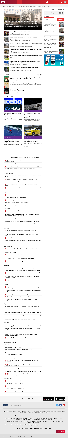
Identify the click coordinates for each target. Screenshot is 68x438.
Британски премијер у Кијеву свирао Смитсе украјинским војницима (19, 205)
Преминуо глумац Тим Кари (10, 252)
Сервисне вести (22, 412)
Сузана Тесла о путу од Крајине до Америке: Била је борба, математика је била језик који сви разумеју (22, 161)
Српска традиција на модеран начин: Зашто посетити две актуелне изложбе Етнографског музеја (26, 89)
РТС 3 (15, 421)
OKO (15, 2)
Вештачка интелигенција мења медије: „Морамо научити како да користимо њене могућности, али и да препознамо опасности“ (22, 215)
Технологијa (23, 5)
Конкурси (40, 428)
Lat (51, 2)
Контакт (21, 428)
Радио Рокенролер (56, 424)
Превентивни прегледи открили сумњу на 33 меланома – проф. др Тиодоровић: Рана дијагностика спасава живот (22, 273)
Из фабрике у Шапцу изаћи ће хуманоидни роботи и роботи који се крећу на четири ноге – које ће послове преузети (22, 211)
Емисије (30, 2)
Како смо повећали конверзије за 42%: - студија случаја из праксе (18, 349)
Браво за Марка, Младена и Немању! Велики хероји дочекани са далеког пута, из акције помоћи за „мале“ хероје (23, 365)
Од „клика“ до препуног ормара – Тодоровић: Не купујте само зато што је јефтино (23, 166)
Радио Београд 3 (30, 424)
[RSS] (61, 2)
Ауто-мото (46, 415)
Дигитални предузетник (9, 6)
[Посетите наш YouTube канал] (64, 405)
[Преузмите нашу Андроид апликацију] (48, 399)
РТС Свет (20, 421)
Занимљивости (11, 5)
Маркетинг (26, 428)
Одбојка (24, 415)
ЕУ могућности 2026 (45, 412)
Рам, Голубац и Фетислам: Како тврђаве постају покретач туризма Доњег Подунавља (21, 231)
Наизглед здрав (45, 6)
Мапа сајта (61, 431)
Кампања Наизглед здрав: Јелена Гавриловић (16, 391)
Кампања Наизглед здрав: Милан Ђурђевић (15, 388)
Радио (25, 2)
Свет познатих (36, 5)
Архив (44, 425)
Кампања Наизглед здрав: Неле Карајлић (15, 383)
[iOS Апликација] (54, 60)
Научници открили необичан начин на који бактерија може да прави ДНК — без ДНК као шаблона (23, 316)
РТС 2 (11, 421)
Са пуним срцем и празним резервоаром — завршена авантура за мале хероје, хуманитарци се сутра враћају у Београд (21, 368)
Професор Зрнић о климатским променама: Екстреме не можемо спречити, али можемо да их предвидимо (22, 338)
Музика (17, 5)
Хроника (30, 411)
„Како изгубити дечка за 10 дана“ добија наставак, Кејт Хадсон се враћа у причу (23, 296)
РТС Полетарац (36, 422)
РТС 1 (7, 421)
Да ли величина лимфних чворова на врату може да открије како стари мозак (21, 268)
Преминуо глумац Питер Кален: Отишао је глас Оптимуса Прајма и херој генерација (21, 249)
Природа (57, 5)
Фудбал (10, 415)
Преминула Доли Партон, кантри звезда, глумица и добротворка (20, 258)
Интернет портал (47, 428)
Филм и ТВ (48, 5)
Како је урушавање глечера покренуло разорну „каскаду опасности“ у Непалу (21, 331)
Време (63, 411)
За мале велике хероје (35, 6)
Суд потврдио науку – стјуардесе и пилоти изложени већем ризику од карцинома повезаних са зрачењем (22, 277)
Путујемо (29, 5)
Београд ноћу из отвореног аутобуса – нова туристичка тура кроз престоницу (22, 237)
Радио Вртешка (30, 425)
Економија (41, 411)
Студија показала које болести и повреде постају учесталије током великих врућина (22, 270)
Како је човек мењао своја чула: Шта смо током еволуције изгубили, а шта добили (22, 306)
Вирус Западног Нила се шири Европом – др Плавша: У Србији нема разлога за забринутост (22, 280)
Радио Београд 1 (12, 424)
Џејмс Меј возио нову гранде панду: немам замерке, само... (31, 140)
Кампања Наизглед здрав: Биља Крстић (14, 380)
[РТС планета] (47, 2)
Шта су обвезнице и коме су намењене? (13, 344)
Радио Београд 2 (21, 424)
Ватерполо (35, 415)
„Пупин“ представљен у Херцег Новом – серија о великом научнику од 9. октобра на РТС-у (23, 291)
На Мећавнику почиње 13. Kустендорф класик (16, 197)
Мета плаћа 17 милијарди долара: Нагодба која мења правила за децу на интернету (12, 115)
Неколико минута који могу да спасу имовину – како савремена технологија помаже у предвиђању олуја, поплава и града (21, 23)
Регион (14, 411)
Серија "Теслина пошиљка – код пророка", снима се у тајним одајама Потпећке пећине (22, 300)
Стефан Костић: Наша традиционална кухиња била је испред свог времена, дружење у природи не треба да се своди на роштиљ (21, 169)
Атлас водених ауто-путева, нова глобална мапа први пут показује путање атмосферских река (20, 309)
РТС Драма (32, 421)
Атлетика (41, 415)
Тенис (19, 415)
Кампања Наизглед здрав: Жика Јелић (14, 386)
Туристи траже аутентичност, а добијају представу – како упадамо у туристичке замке (22, 235)
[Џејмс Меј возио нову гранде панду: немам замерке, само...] (33, 132)
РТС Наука (26, 421)
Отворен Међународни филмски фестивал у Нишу (17, 294)
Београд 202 (38, 424)
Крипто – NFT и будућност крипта (12, 352)
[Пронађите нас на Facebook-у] (60, 405)
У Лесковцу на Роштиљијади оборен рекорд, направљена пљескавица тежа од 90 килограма (23, 188)
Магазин (19, 2)
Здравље (43, 5)
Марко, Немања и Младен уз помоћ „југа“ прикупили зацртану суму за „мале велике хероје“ (23, 361)
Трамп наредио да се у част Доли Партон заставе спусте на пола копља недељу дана (22, 255)
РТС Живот (38, 421)
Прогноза (47, 13)
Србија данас (24, 411)
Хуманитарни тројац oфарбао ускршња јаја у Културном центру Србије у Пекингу (23, 371)
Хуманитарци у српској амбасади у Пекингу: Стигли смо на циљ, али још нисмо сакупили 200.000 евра (22, 374)
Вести (8, 2)
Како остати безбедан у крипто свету (14, 354)
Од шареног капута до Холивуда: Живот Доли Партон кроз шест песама (21, 200)
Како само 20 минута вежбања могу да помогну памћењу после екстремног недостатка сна (23, 313)
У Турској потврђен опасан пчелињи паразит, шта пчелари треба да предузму (22, 157)
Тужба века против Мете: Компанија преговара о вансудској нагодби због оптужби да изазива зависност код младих (23, 224)
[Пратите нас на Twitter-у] (57, 405)
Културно (18, 6)
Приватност (5, 436)
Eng (55, 2)
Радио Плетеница (46, 424)
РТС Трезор (58, 421)
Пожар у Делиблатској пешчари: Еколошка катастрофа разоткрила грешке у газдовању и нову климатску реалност (21, 335)
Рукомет (29, 415)
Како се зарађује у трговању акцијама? (13, 347)
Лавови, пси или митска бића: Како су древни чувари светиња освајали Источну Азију (23, 240)
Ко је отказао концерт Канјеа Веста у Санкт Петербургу (16, 202)
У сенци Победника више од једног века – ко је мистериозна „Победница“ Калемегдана (21, 185)
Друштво (36, 411)
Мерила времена (49, 411)
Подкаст (37, 412)
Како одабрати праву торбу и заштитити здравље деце (16, 163)
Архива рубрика (25, 6)
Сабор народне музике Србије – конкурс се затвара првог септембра (21, 194)
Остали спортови (54, 415)
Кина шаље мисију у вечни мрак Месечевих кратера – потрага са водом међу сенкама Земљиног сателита (32, 115)
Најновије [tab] (46, 16)
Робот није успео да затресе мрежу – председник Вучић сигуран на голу (26, 55)
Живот (4, 5)
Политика (9, 411)
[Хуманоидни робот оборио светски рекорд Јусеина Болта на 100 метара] (13, 132)
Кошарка (15, 415)
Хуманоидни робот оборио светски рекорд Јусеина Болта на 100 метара (13, 141)
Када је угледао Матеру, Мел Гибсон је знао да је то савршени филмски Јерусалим (22, 242)
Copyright (11, 436)
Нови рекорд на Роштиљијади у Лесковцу (13, 181)
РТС (34, 2)
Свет (19, 411)
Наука (53, 5)
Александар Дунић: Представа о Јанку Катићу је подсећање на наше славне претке (21, 261)
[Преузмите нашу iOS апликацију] (60, 399)
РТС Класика (46, 421)
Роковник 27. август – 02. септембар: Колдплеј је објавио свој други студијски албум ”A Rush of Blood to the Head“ (26, 77)
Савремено (9, 96)
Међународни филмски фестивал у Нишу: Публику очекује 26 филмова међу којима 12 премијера (22, 287)
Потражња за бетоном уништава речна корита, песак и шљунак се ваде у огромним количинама (22, 329)
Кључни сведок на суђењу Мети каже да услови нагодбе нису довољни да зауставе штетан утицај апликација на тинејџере (22, 218)
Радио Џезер (38, 425)
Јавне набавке (33, 428)
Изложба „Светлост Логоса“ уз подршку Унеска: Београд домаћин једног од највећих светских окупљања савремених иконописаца (25, 83)
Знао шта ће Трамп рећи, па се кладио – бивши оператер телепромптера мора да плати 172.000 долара (23, 176)
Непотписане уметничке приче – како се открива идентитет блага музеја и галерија (51, 24)
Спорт (12, 2)
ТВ (22, 2)
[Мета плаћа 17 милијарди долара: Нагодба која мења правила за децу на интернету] (13, 105)
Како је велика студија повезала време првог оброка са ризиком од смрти (20, 319)
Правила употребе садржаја (20, 436)
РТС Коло (52, 421)
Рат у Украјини (57, 411)
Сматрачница (31, 412)
